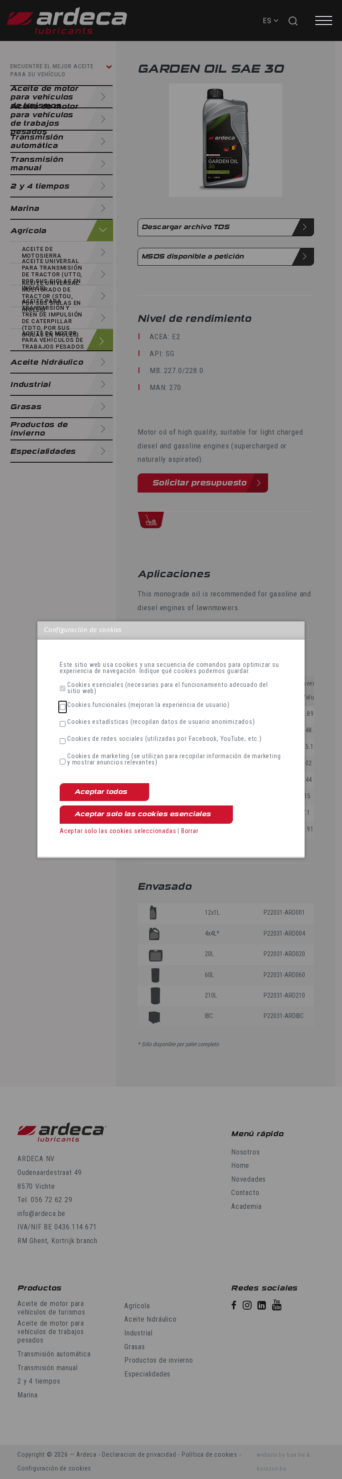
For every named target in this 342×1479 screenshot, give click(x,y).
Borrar (190, 831)
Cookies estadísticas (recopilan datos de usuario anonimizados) (161, 722)
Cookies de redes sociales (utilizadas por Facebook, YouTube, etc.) (164, 739)
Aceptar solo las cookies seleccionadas (118, 831)
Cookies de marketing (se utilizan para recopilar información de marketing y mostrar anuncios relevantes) (174, 759)
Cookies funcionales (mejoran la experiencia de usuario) (148, 705)
